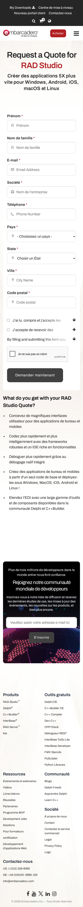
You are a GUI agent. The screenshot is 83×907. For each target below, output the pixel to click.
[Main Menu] (76, 33)
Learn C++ (51, 800)
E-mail (13, 160)
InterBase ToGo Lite (57, 739)
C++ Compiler (53, 714)
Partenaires (10, 806)
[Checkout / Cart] (41, 21)
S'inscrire (41, 637)
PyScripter (51, 758)
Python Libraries (55, 764)
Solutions (9, 825)
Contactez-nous (60, 13)
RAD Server (11, 727)
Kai (5, 733)
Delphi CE (51, 701)
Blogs (48, 781)
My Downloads (21, 7)
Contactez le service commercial (57, 831)
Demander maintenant (35, 375)
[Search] (33, 21)
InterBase (10, 720)
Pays (12, 227)
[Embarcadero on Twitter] (40, 893)
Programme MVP (14, 812)
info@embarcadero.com (18, 881)
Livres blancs (11, 793)
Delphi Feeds (53, 787)
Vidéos (7, 787)
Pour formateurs (13, 831)
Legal (48, 839)
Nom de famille (21, 138)
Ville (12, 271)
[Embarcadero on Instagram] (54, 894)
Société (14, 182)
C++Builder (11, 714)
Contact (49, 822)
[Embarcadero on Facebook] (28, 894)
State (12, 249)
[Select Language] (49, 21)
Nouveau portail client (29, 13)
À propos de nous (56, 816)
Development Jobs (15, 818)
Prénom (15, 116)
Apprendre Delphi (56, 793)
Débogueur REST (56, 733)
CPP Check (52, 727)
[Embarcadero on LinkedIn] (48, 894)
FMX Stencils (53, 752)
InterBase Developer (58, 745)
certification (10, 837)
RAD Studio (11, 701)
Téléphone (17, 205)
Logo (48, 852)
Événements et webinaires (19, 781)
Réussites (9, 800)
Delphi (8, 708)
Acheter (58, 33)
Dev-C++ (50, 720)
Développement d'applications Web (15, 846)
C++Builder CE (54, 708)
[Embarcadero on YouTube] (34, 894)
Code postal (18, 293)
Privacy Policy (53, 845)
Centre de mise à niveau (55, 7)
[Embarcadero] (20, 33)
